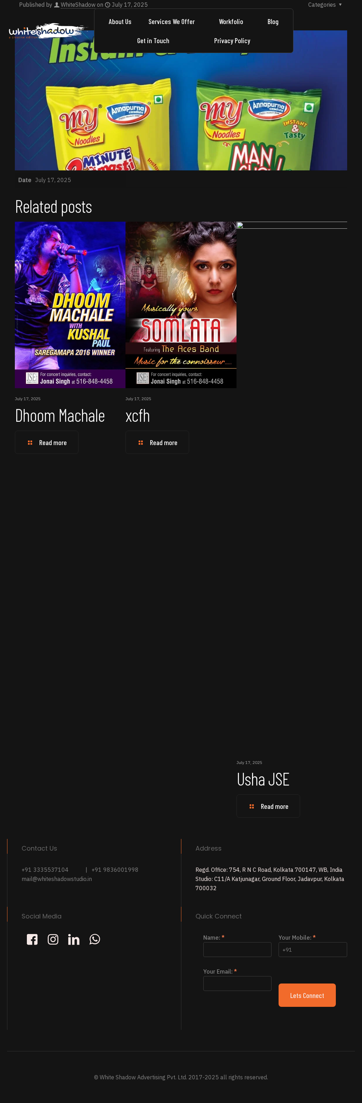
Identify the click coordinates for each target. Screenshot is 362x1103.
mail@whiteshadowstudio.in (57, 878)
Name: (213, 937)
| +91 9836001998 (112, 869)
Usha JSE (263, 778)
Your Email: (220, 971)
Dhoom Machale (60, 414)
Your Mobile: (297, 937)
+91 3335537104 (45, 869)
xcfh (137, 414)
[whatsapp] (94, 939)
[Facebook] (32, 939)
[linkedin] (74, 939)
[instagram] (53, 939)
